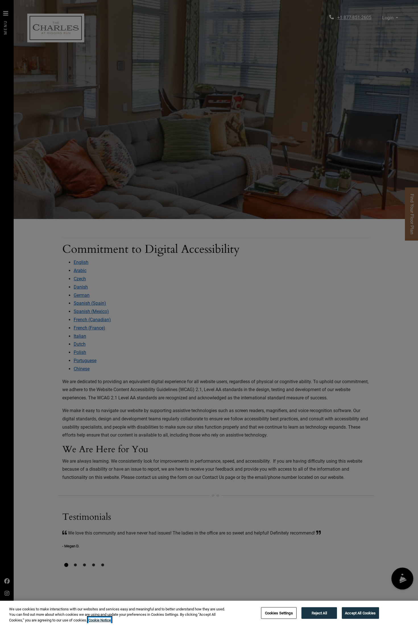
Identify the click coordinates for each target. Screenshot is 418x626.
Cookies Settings (279, 613)
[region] (209, 613)
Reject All (319, 613)
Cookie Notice (99, 620)
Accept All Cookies (360, 613)
